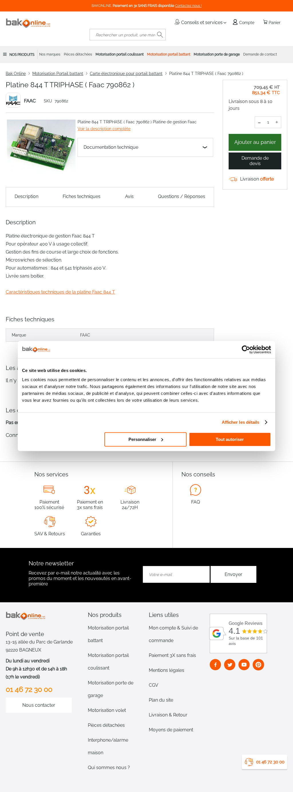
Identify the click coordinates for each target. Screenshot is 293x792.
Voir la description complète (104, 128)
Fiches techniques (81, 196)
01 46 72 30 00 (270, 762)
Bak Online (16, 73)
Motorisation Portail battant (57, 73)
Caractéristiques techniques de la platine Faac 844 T (60, 292)
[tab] (116, 615)
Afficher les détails (241, 422)
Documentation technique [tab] (111, 147)
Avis (129, 196)
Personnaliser (142, 439)
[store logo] (28, 23)
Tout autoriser (230, 439)
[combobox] (128, 34)
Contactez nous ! (188, 6)
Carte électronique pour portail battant (126, 73)
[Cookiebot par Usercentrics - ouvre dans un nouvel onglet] (246, 349)
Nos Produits (21, 55)
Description (26, 196)
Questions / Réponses (181, 196)
